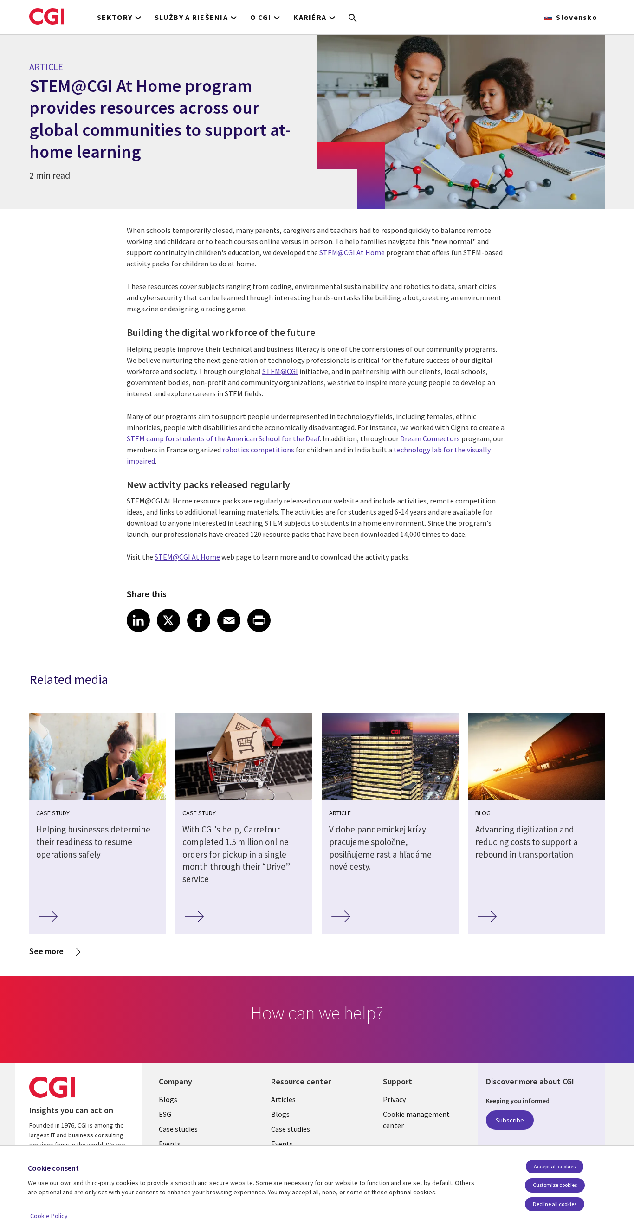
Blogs (168, 1099)
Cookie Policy (49, 1216)
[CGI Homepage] (46, 16)
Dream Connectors (430, 438)
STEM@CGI (280, 371)
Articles (283, 1099)
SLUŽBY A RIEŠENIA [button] (191, 17)
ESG (165, 1114)
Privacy (394, 1099)
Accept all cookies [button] (555, 1166)
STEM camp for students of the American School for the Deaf (223, 438)
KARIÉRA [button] (309, 17)
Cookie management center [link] (416, 1119)
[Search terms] (352, 18)
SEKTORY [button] (114, 17)
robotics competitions (258, 449)
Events (170, 1143)
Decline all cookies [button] (554, 1203)
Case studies (178, 1129)
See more (46, 951)
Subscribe (510, 1120)
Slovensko (576, 17)
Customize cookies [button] (555, 1184)
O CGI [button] (260, 17)
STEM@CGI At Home (352, 252)
